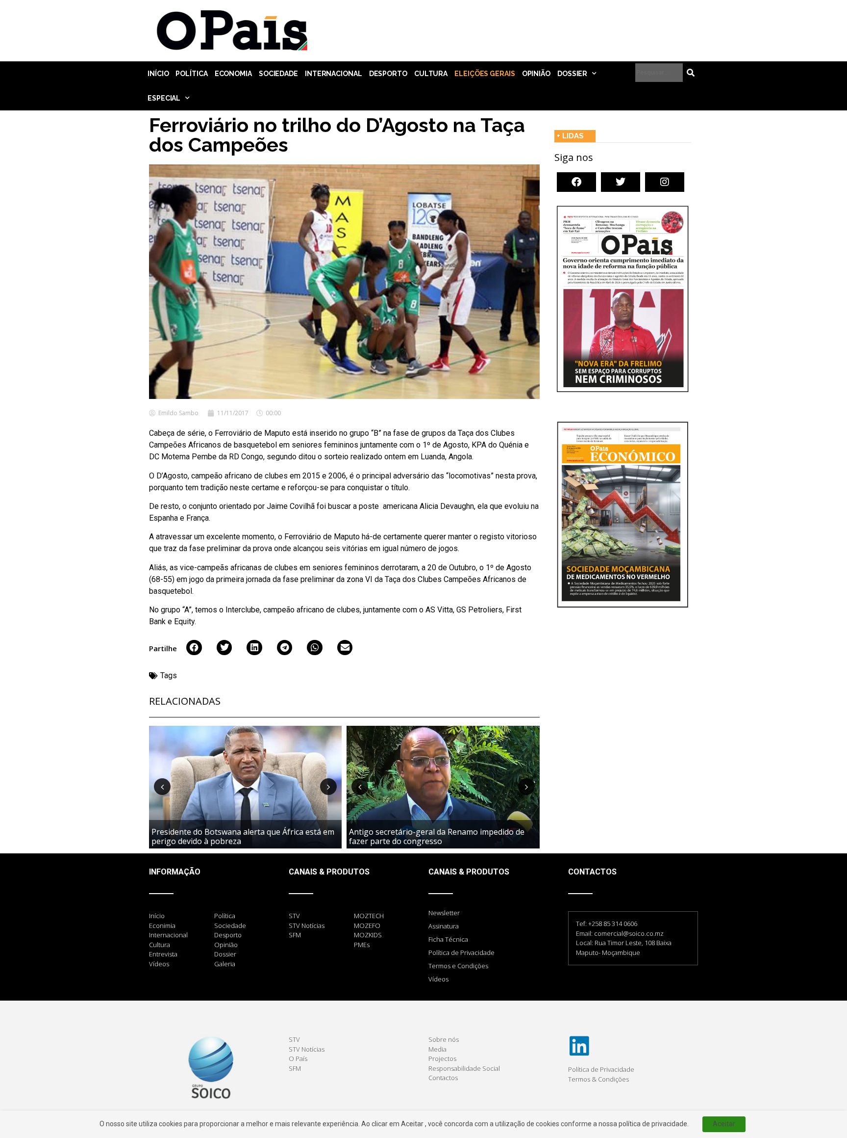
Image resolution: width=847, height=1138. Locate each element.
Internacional (333, 74)
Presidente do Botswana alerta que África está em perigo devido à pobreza (242, 836)
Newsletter (444, 912)
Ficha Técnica (448, 939)
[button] (194, 648)
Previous (162, 786)
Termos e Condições (458, 965)
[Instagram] (664, 182)
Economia (233, 74)
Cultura (431, 74)
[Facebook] (576, 182)
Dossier (572, 74)
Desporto (388, 74)
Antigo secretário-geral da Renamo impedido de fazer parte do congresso (436, 836)
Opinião (536, 74)
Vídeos (438, 979)
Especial (164, 98)
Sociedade (278, 74)
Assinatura (443, 926)
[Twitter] (620, 182)
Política (191, 74)
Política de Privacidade (461, 952)
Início (158, 74)
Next (328, 786)
